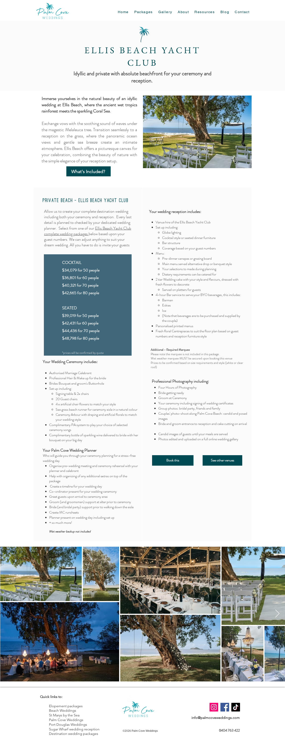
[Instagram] (214, 707)
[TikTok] (235, 707)
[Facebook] (224, 707)
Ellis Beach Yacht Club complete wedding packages (87, 231)
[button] (205, 12)
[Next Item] (277, 614)
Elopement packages (66, 706)
